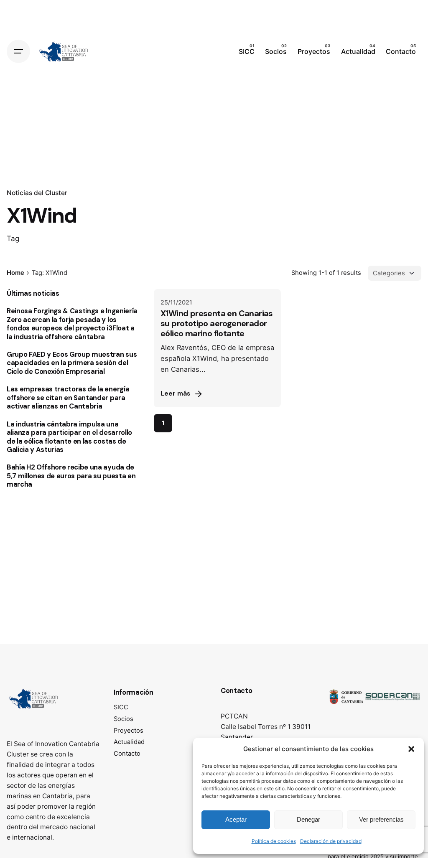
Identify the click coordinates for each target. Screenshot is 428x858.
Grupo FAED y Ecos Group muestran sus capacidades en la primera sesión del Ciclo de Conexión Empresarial (72, 363)
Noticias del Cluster (37, 193)
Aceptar (236, 819)
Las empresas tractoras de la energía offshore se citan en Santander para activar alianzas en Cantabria (68, 398)
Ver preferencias (381, 819)
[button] (411, 749)
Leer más (175, 393)
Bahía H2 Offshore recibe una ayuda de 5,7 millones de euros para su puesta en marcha (71, 476)
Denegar (308, 819)
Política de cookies (274, 841)
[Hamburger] (18, 51)
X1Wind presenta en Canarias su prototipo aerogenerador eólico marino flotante (216, 323)
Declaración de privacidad (331, 841)
